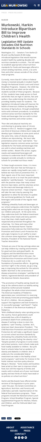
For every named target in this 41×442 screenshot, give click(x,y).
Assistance (27, 427)
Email (9, 418)
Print (3, 418)
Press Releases (15, 12)
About (10, 427)
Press (4, 12)
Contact (20, 433)
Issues (14, 430)
